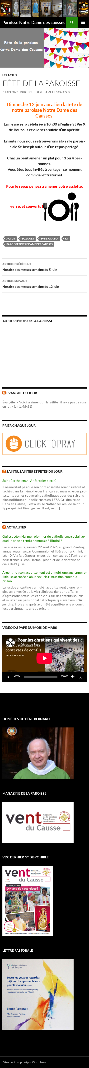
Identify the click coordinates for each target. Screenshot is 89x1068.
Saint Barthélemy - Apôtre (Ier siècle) (29, 481)
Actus (10, 238)
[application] (44, 658)
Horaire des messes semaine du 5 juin (29, 267)
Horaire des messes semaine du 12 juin (30, 283)
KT (67, 238)
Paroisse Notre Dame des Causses (45, 92)
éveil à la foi (49, 238)
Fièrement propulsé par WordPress (24, 1062)
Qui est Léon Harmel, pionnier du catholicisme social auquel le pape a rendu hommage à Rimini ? (43, 538)
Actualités (16, 527)
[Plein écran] (80, 677)
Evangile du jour (21, 393)
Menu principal (83, 22)
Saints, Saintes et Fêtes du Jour (34, 471)
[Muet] (72, 677)
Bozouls (28, 238)
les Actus (9, 75)
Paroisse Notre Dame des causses (33, 22)
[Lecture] (8, 677)
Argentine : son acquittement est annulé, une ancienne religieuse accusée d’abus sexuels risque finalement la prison (44, 576)
